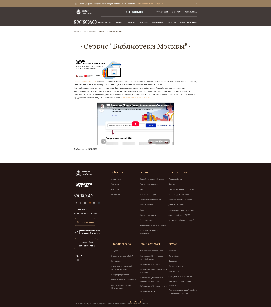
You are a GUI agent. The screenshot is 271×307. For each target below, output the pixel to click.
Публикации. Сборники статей (153, 286)
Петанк (143, 210)
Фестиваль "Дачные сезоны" (181, 220)
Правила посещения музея (180, 199)
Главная (77, 31)
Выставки (144, 22)
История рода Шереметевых (123, 279)
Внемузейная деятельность (152, 251)
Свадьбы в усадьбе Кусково (152, 179)
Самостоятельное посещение (182, 189)
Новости (172, 22)
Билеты (118, 22)
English (78, 255)
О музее (114, 251)
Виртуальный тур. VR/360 (122, 256)
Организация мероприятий (151, 199)
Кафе (142, 189)
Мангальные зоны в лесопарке (153, 225)
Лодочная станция (148, 194)
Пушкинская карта (148, 215)
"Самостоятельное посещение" (150, 3)
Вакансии (173, 261)
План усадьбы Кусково (179, 194)
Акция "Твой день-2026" (179, 215)
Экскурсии (176, 12)
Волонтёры (174, 256)
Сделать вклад (191, 12)
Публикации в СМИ (148, 291)
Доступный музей (176, 205)
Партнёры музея (176, 266)
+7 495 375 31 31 (162, 12)
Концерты (131, 22)
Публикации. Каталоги (150, 264)
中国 (77, 259)
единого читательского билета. (137, 98)
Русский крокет (146, 220)
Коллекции (115, 261)
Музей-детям (158, 22)
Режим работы (104, 22)
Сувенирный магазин (149, 184)
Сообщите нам (86, 246)
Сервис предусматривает (85, 81)
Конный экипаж (146, 205)
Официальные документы (180, 276)
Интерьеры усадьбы (120, 274)
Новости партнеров (188, 22)
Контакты (173, 251)
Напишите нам (87, 222)
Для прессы (174, 271)
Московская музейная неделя (182, 210)
